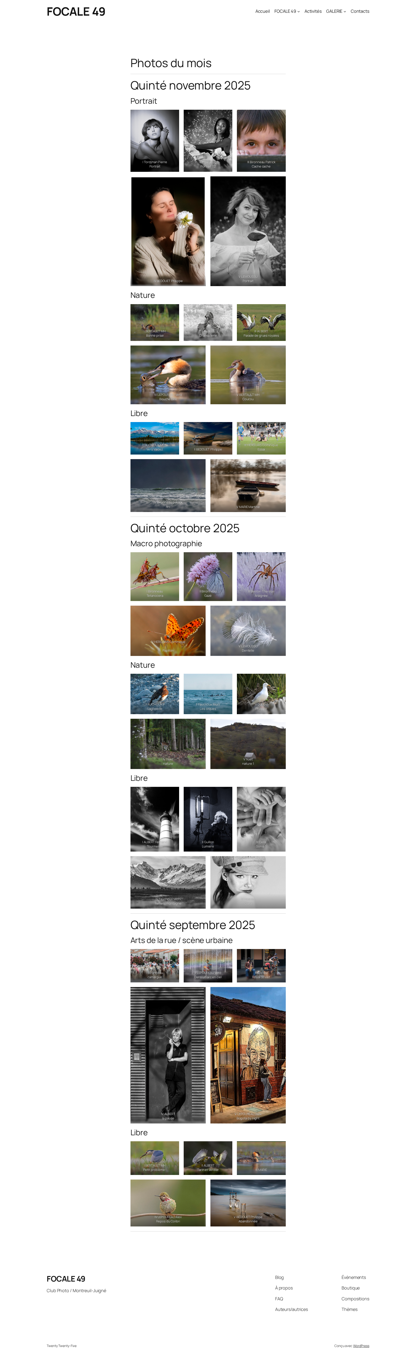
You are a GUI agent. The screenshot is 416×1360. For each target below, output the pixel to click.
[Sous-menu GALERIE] (345, 11)
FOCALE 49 (76, 11)
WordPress (361, 1345)
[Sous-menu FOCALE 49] (298, 11)
